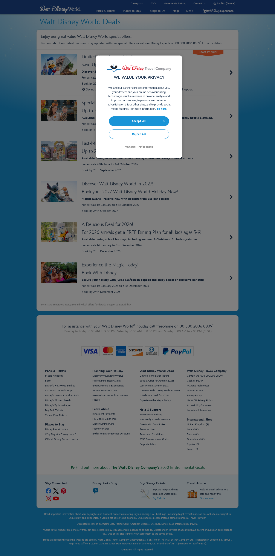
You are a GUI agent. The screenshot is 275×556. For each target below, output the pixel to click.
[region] (139, 107)
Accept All (139, 121)
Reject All (139, 134)
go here (162, 109)
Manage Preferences (139, 147)
